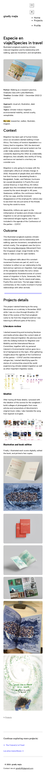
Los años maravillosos (12, 751)
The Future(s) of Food (15, 745)
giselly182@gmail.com (24, 768)
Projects (8, 717)
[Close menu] (32, 12)
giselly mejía (10, 16)
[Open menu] (32, 5)
